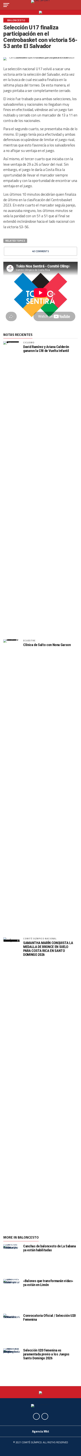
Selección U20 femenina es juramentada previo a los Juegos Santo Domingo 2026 (46, 1354)
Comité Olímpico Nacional (39, 938)
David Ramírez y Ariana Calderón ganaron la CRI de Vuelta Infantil (46, 349)
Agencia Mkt (40, 1431)
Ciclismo (28, 342)
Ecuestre (29, 640)
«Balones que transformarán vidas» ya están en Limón (48, 1283)
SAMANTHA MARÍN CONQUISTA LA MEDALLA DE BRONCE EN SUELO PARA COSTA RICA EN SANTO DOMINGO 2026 (48, 949)
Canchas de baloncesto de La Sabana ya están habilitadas (49, 1248)
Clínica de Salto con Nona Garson (47, 645)
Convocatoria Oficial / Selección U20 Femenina (49, 1317)
